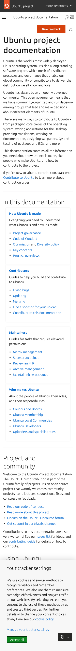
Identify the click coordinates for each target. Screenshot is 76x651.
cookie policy (44, 619)
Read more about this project (28, 512)
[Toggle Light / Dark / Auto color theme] (67, 17)
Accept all (17, 639)
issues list (43, 536)
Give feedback (51, 29)
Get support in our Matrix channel (31, 523)
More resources (56, 5)
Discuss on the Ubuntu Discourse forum (35, 518)
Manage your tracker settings (28, 629)
